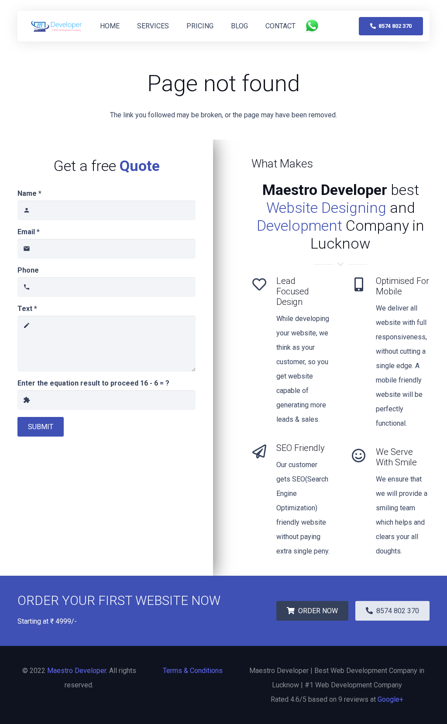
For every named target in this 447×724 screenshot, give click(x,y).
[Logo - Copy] (57, 26)
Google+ (390, 699)
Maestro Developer (76, 670)
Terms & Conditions (193, 670)
